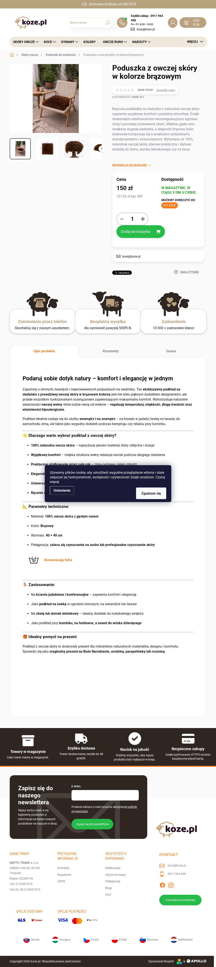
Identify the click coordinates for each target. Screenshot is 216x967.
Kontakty (63, 868)
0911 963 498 (177, 874)
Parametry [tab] (111, 351)
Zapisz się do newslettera (92, 824)
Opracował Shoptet (161, 961)
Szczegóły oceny (165, 90)
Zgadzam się (151, 493)
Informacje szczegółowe (129, 165)
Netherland (185, 939)
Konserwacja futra (58, 560)
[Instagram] (171, 884)
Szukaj (108, 22)
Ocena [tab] (171, 351)
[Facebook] (162, 884)
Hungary (65, 939)
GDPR (61, 881)
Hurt (108, 894)
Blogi (108, 888)
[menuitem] (25, 42)
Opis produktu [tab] (44, 351)
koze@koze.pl (146, 29)
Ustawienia (62, 490)
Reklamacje (112, 868)
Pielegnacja (112, 881)
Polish (123, 939)
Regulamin (64, 874)
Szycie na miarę (115, 874)
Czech (95, 939)
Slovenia (152, 939)
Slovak (35, 939)
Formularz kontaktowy (180, 900)
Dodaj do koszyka (135, 231)
